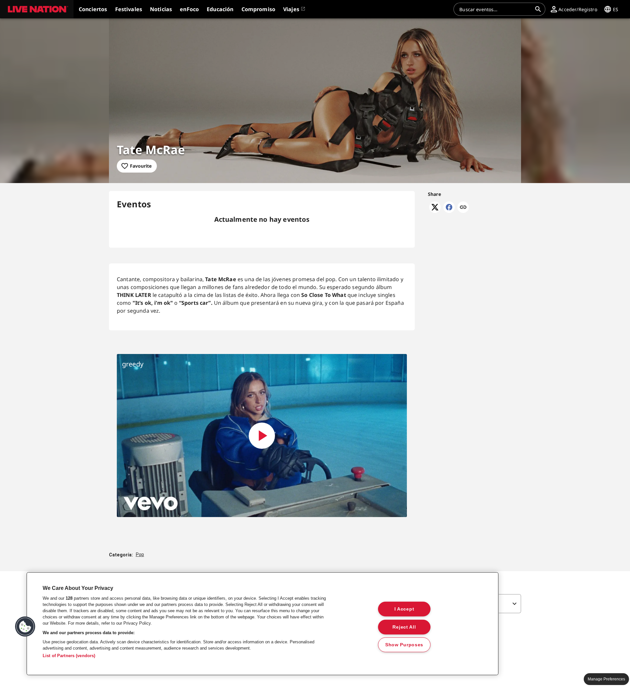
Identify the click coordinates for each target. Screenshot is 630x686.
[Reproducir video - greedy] (262, 436)
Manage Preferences (606, 679)
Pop (140, 554)
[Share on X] (435, 211)
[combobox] (495, 9)
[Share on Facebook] (449, 211)
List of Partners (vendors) (69, 655)
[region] (262, 624)
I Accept (404, 609)
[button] (37, 9)
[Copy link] (463, 207)
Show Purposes (404, 644)
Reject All (404, 626)
